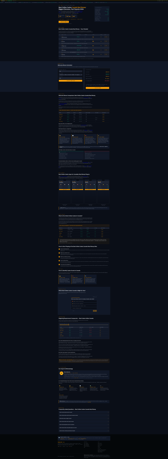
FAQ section (91, 130)
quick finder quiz (85, 176)
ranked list (85, 165)
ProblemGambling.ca (83, 438)
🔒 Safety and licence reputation (77, 303)
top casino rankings (86, 97)
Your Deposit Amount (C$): (64, 323)
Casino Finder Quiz (87, 446)
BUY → (106, 41)
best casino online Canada (63, 176)
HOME (59, 5)
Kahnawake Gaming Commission (102, 449)
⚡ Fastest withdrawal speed (76, 308)
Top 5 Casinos (86, 443)
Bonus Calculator (86, 445)
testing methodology (85, 162)
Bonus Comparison (86, 444)
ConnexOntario (62, 438)
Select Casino (61, 73)
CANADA (62, 5)
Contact (99, 447)
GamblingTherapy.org (71, 438)
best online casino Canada (63, 103)
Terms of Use (100, 443)
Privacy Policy (100, 444)
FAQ (89, 162)
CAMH (79, 438)
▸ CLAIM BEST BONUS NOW (64, 21)
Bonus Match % (61, 76)
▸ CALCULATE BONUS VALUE (70, 80)
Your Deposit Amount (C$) (62, 69)
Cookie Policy (100, 445)
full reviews (85, 130)
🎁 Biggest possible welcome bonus (78, 301)
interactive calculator (61, 104)
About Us (99, 446)
